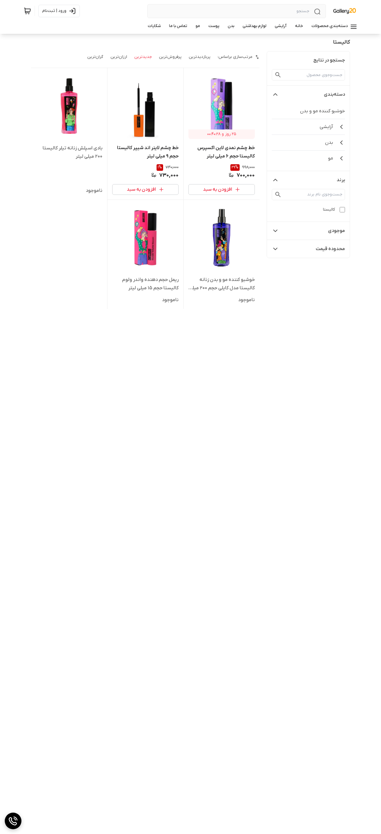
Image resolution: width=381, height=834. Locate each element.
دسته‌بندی (334, 94)
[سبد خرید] (27, 11)
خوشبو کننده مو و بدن (322, 111)
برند (341, 180)
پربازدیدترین (199, 57)
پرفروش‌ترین (170, 57)
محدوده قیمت (330, 249)
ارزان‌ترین (118, 57)
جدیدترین (143, 57)
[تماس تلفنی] (13, 821)
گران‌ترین (95, 57)
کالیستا (329, 209)
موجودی (336, 231)
